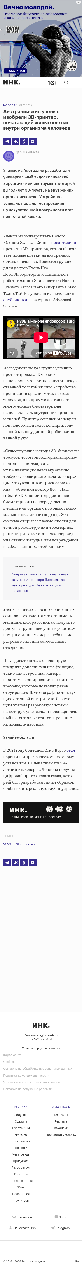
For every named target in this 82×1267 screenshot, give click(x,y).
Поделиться (21, 1194)
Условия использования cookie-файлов (31, 1082)
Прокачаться (20, 1141)
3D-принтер (25, 844)
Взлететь (21, 1174)
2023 (7, 844)
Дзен (62, 1217)
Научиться (21, 1200)
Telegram (62, 1228)
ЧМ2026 (21, 1134)
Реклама (61, 1121)
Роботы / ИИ (21, 1128)
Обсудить (21, 1115)
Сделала (21, 1121)
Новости (10, 105)
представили (63, 243)
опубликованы (17, 300)
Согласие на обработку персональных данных (37, 1068)
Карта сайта (12, 1055)
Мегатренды (21, 1154)
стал (70, 750)
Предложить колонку (61, 1134)
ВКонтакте (25, 1217)
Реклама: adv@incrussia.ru (41, 1035)
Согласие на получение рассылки (28, 1089)
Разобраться (21, 1167)
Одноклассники (24, 1228)
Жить (21, 1187)
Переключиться (21, 1181)
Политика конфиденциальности (26, 1075)
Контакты (61, 1115)
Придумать (21, 1161)
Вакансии (61, 1128)
